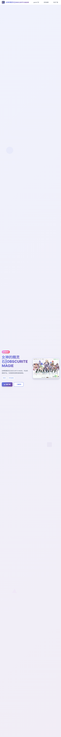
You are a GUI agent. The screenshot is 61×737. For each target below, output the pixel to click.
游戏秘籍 (46, 2)
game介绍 (36, 2)
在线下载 (55, 2)
